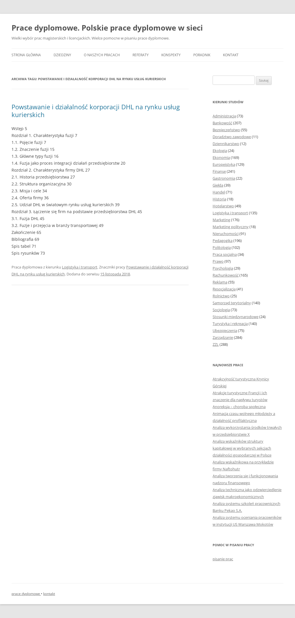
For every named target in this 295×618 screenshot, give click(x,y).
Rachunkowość (226, 275)
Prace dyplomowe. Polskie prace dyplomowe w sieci (107, 27)
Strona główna (26, 54)
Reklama (220, 282)
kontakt (49, 593)
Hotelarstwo (223, 205)
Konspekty (171, 54)
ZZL (216, 344)
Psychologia (223, 268)
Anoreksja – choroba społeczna (239, 406)
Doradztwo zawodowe (232, 136)
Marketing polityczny (231, 226)
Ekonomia (221, 157)
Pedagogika (222, 240)
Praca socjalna (225, 254)
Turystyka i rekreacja (230, 323)
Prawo (218, 261)
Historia (219, 199)
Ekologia (220, 150)
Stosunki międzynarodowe (235, 316)
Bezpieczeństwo (226, 129)
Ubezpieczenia (225, 330)
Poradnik (201, 54)
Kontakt (231, 54)
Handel (219, 192)
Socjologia (221, 309)
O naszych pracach (102, 54)
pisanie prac (223, 558)
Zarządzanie (223, 337)
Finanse (219, 171)
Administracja (224, 116)
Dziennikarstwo (226, 143)
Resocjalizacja (224, 289)
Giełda (218, 185)
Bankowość (222, 122)
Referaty (141, 54)
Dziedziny (62, 54)
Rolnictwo (221, 295)
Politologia (222, 247)
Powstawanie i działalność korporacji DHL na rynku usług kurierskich (96, 110)
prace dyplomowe (26, 593)
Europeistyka (224, 164)
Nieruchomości (226, 233)
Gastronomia (224, 178)
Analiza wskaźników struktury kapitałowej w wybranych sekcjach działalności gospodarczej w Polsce (242, 448)
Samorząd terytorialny (232, 302)
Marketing (221, 219)
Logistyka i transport (79, 267)
